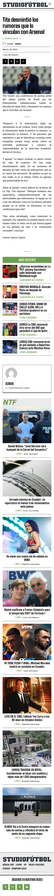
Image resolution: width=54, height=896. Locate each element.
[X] (11, 61)
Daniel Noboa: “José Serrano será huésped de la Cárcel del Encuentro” (27, 447)
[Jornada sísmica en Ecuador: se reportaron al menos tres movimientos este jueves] (27, 480)
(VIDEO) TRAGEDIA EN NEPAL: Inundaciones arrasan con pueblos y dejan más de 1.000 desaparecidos (27, 773)
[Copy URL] (23, 61)
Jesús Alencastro (30, 454)
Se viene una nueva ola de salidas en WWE (27, 558)
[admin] (5, 43)
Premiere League (11, 38)
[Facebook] (5, 61)
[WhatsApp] (17, 61)
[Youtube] (27, 887)
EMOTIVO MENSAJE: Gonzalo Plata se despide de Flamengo (35, 290)
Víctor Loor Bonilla (31, 511)
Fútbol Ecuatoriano (28, 318)
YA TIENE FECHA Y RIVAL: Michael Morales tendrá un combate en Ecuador (27, 664)
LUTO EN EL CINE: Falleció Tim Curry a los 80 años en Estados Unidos (27, 718)
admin (18, 44)
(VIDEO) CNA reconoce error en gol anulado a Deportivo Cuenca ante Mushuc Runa (34, 345)
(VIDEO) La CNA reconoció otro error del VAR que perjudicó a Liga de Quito (33, 328)
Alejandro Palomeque (31, 564)
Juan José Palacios (31, 617)
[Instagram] (12, 887)
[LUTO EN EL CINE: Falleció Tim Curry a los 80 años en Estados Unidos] (27, 696)
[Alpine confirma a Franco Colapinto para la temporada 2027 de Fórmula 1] (27, 590)
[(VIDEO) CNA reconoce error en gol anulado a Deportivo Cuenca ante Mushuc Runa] (10, 346)
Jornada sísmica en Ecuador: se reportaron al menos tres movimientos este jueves (27, 503)
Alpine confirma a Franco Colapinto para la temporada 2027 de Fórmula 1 (27, 611)
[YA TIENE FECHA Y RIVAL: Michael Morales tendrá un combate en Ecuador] (27, 643)
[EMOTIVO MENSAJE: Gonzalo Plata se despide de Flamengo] (10, 291)
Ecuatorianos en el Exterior (31, 280)
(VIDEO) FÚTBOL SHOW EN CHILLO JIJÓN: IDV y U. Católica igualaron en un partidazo (33, 308)
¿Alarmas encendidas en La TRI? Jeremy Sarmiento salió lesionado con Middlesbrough (34, 271)
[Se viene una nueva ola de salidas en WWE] (27, 536)
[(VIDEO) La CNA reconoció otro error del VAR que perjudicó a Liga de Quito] (10, 329)
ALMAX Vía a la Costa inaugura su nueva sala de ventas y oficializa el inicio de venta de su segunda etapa (27, 830)
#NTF (19, 454)
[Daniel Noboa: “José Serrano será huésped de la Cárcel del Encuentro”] (27, 426)
